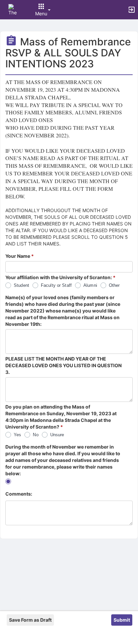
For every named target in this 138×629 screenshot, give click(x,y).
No (35, 434)
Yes (17, 434)
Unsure (57, 434)
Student (21, 285)
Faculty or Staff (56, 285)
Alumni (90, 285)
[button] (14, 9)
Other (114, 285)
